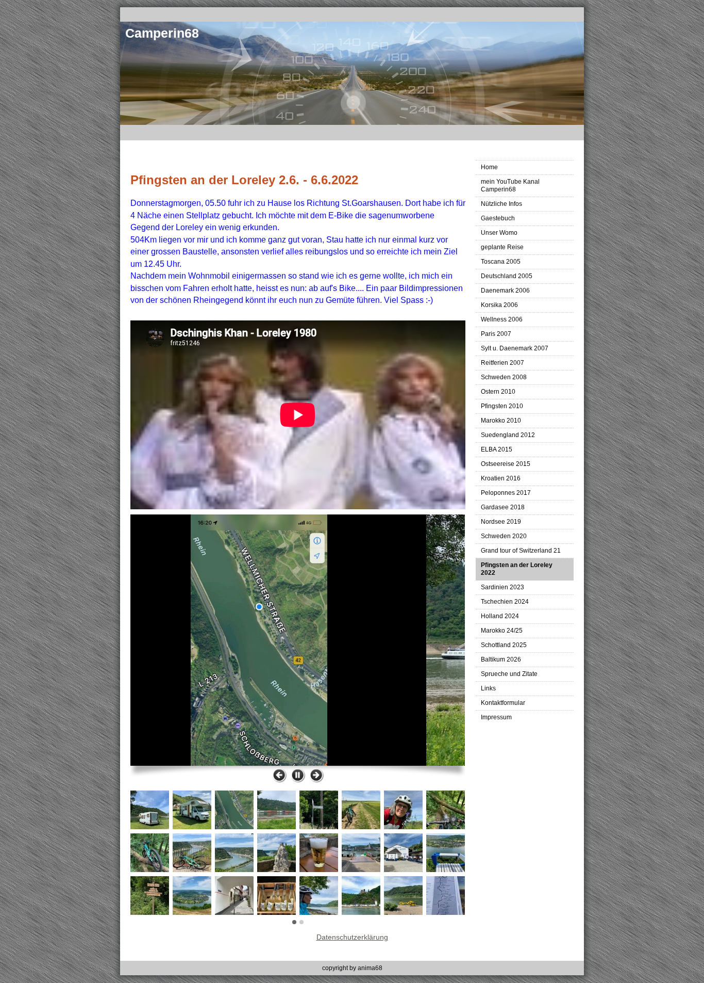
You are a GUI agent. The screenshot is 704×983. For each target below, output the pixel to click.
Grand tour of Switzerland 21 (521, 550)
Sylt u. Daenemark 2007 (514, 348)
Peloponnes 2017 (506, 492)
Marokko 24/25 (502, 630)
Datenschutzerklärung (352, 937)
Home (489, 167)
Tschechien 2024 (505, 601)
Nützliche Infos (501, 203)
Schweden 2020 (504, 536)
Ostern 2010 (498, 391)
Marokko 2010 (501, 420)
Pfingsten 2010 (502, 406)
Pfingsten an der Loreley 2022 (516, 568)
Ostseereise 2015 (505, 464)
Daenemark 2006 (505, 290)
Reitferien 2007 (502, 362)
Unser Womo (499, 232)
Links (488, 688)
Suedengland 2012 (508, 435)
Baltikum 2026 (501, 659)
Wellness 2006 (502, 319)
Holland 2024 (500, 616)
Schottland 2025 (504, 645)
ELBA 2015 (496, 449)
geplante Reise (502, 247)
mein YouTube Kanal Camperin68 (510, 185)
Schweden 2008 (504, 377)
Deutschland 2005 (506, 276)
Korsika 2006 (499, 305)
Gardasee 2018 (503, 507)
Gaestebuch (498, 218)
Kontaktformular (503, 702)
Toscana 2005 (501, 261)
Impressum (496, 717)
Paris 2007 (496, 333)
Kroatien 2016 (501, 478)
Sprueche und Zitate (509, 674)
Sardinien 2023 (502, 587)
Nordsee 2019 (501, 521)
